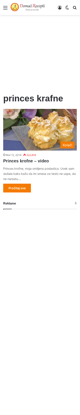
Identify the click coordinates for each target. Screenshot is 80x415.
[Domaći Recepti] (28, 7)
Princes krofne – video (26, 161)
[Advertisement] (40, 51)
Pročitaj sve (17, 188)
